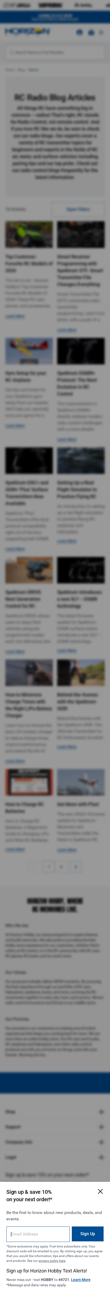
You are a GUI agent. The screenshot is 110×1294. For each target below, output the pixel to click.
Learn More (81, 1280)
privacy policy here (52, 1261)
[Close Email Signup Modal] (100, 1191)
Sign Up (87, 1233)
